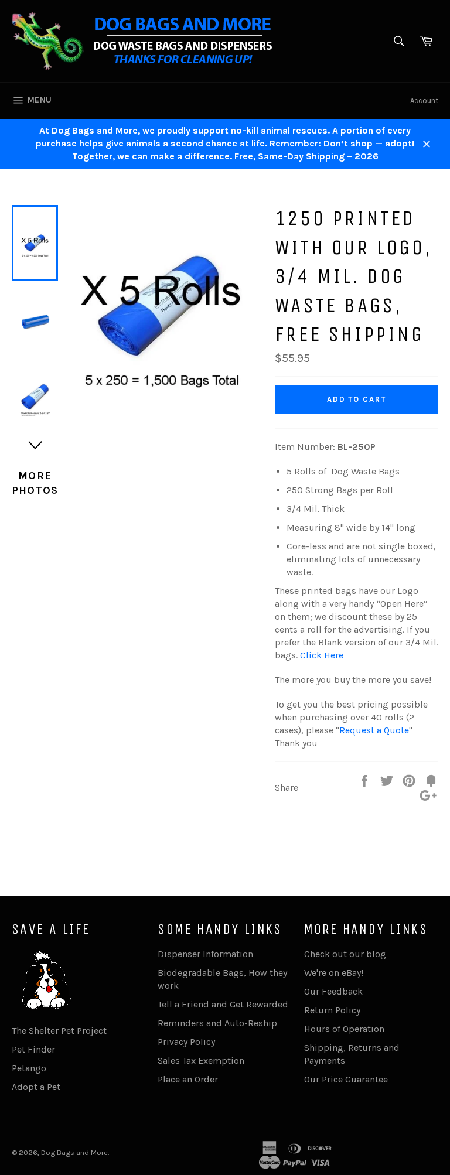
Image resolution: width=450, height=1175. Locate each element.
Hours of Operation (344, 1028)
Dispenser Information (205, 953)
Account (424, 100)
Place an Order (188, 1079)
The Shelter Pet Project (59, 1030)
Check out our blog (345, 953)
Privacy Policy (186, 1041)
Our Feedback (333, 991)
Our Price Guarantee (346, 1079)
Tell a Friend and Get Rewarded (223, 1004)
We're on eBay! (333, 972)
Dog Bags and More (74, 1152)
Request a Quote (374, 730)
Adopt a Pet (36, 1086)
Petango (29, 1068)
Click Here (321, 655)
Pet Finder (33, 1049)
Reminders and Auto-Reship (217, 1023)
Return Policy (332, 1010)
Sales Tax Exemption (201, 1060)
